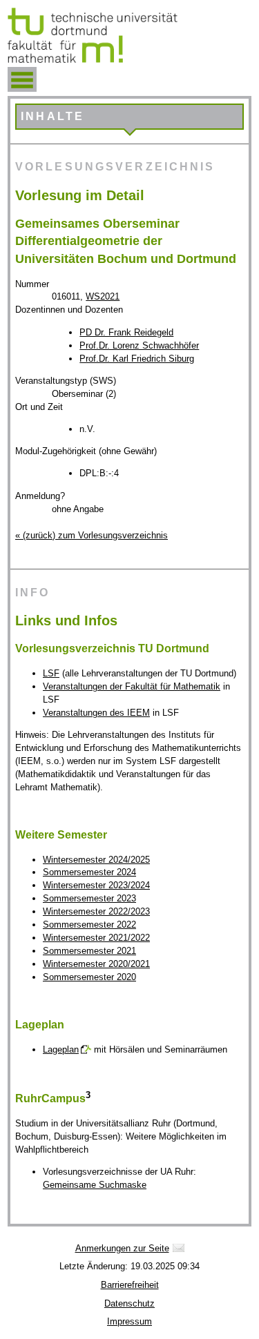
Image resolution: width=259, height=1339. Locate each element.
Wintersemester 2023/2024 (96, 885)
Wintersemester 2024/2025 (96, 859)
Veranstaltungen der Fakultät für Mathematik (131, 686)
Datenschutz (129, 1303)
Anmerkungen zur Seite (122, 1248)
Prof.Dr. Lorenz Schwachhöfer (139, 345)
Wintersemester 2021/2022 (96, 937)
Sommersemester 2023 (89, 898)
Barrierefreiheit (130, 1285)
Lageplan (61, 1049)
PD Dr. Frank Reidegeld (126, 332)
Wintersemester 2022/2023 (96, 911)
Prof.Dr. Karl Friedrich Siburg (136, 358)
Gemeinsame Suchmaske (94, 1185)
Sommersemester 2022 (89, 924)
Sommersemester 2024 (89, 872)
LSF (51, 673)
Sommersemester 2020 (89, 977)
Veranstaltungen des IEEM (96, 712)
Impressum (129, 1321)
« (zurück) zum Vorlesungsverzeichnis (91, 535)
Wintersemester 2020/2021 (96, 964)
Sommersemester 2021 (89, 951)
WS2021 (102, 296)
